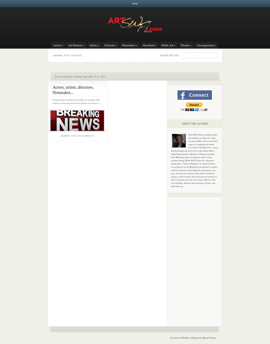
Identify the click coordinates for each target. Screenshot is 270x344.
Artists (94, 45)
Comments (76, 55)
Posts (67, 55)
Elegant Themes (209, 337)
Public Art (168, 45)
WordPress (185, 337)
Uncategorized (206, 45)
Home (135, 3)
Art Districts (76, 45)
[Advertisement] (195, 257)
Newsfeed (149, 45)
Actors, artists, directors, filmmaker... (73, 89)
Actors (58, 45)
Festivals (111, 45)
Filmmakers (130, 45)
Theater (186, 45)
